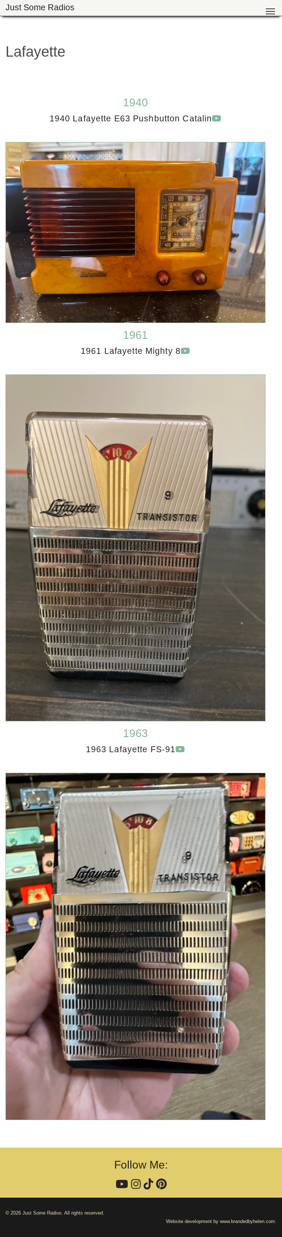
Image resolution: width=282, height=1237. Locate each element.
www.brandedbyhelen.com (247, 1221)
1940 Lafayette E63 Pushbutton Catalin (131, 118)
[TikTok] (148, 1184)
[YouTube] (122, 1184)
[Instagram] (136, 1184)
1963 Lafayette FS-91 (131, 749)
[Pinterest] (161, 1184)
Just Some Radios (40, 7)
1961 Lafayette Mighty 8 (131, 351)
